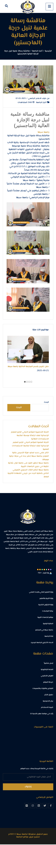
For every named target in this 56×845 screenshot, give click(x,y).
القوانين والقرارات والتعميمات (42, 688)
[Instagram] (32, 805)
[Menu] (49, 6)
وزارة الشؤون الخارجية (45, 604)
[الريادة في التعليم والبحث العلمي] (28, 6)
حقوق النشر (48, 694)
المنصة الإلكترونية (47, 669)
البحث (46, 402)
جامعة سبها (43, 132)
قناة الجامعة (49, 636)
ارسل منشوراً (48, 663)
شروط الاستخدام (47, 707)
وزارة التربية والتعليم (46, 598)
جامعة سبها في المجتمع (44, 630)
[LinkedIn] (38, 805)
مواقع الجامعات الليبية (45, 617)
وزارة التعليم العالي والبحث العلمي (41, 592)
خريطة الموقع (48, 682)
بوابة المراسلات (47, 611)
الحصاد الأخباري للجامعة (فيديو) (42, 642)
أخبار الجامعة (41, 102)
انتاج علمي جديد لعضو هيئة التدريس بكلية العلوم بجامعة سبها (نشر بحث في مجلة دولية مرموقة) (29, 456)
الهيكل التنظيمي (47, 676)
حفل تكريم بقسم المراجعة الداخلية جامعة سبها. (28, 366)
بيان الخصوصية (48, 701)
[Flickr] (26, 805)
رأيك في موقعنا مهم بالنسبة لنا (41, 713)
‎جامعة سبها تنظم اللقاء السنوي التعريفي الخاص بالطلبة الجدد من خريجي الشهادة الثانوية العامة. (28, 473)
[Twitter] (45, 805)
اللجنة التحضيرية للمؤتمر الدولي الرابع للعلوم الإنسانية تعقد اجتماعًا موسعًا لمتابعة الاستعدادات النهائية (30, 436)
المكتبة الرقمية (48, 623)
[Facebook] (51, 805)
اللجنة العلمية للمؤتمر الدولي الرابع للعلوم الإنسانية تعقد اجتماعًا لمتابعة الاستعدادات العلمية (30, 446)
